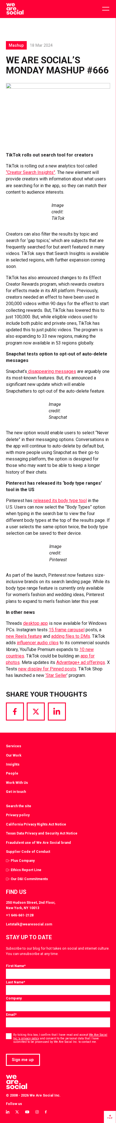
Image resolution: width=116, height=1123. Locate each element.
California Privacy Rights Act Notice (36, 824)
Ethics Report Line (26, 870)
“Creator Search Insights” (30, 172)
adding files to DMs (70, 636)
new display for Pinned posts (47, 669)
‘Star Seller (56, 675)
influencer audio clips (38, 642)
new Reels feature (24, 636)
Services (13, 746)
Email (11, 1014)
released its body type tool (60, 500)
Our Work (13, 755)
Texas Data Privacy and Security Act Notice (41, 833)
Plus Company (23, 860)
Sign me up (23, 1059)
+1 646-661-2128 (20, 915)
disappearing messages (51, 371)
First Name (16, 966)
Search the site (18, 806)
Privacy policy (18, 815)
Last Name (15, 982)
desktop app (35, 623)
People (12, 773)
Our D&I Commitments (29, 879)
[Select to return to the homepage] (14, 9)
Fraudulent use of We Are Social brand (38, 842)
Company (14, 998)
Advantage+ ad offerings (80, 662)
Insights (12, 764)
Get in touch (16, 791)
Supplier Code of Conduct (28, 851)
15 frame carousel (66, 629)
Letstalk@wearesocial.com (29, 924)
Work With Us (17, 782)
